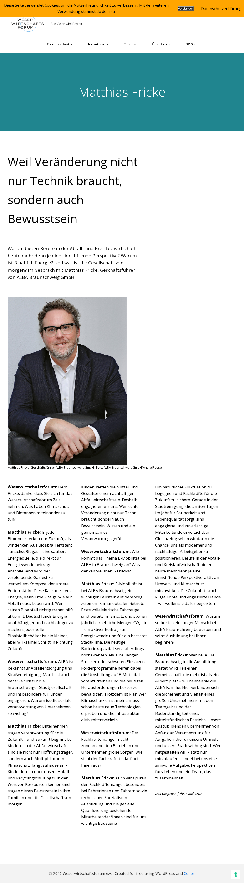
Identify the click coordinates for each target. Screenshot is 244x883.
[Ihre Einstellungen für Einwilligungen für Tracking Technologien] (235, 874)
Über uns (159, 44)
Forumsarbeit (58, 44)
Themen (131, 44)
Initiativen (96, 44)
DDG (189, 44)
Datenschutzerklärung (221, 8)
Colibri (189, 873)
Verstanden (185, 8)
